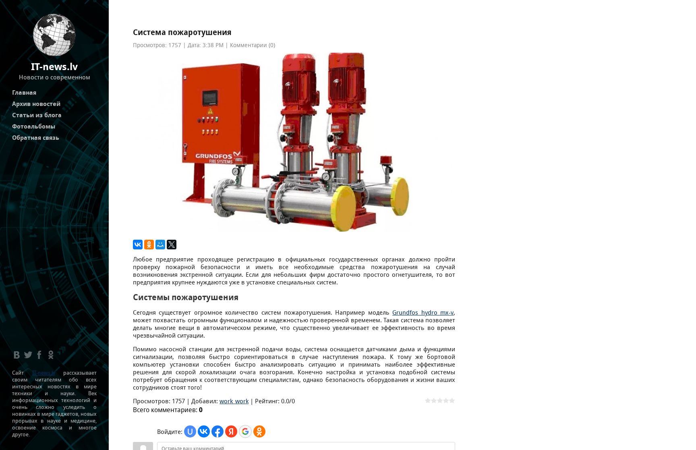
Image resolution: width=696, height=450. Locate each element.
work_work (234, 401)
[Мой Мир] (160, 244)
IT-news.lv (43, 372)
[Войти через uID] (190, 431)
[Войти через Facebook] (217, 431)
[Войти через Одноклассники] (259, 431)
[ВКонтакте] (138, 244)
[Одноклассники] (149, 244)
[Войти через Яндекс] (231, 431)
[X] (171, 244)
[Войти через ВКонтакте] (204, 431)
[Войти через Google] (245, 431)
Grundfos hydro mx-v (423, 312)
